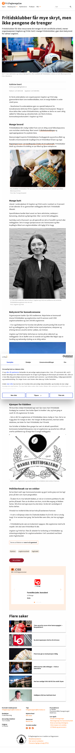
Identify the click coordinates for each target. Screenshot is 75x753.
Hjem (4, 7)
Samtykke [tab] (10, 362)
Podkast (32, 7)
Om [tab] (65, 362)
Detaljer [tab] (28, 362)
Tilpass (36, 395)
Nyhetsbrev (23, 7)
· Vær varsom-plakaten (35, 741)
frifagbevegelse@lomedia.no (11, 710)
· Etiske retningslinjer (57, 719)
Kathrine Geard (15, 84)
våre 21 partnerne (12, 372)
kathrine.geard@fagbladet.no (18, 87)
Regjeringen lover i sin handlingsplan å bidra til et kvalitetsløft (32, 144)
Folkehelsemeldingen (47, 130)
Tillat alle (61, 395)
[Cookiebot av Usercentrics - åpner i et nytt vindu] (64, 356)
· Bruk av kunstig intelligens (59, 723)
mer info (10, 384)
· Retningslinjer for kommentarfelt (61, 721)
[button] (61, 589)
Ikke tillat (14, 395)
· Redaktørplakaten (34, 739)
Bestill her (29, 721)
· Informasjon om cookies (58, 725)
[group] (37, 589)
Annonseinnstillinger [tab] (46, 362)
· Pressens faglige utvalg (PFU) (38, 743)
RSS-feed (29, 716)
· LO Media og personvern (58, 727)
